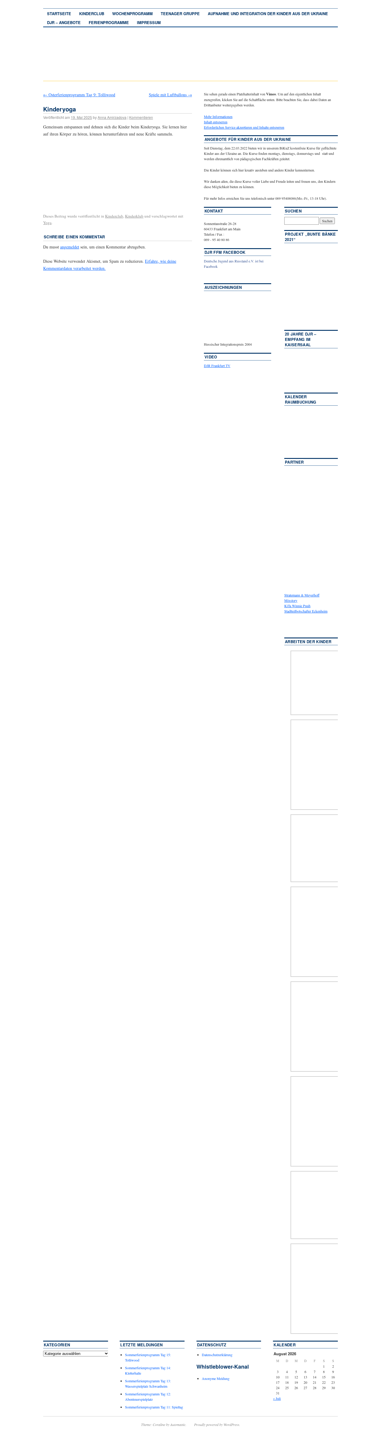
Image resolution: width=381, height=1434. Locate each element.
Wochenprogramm (132, 13)
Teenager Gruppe (180, 13)
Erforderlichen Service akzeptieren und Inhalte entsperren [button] (244, 127)
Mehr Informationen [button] (218, 116)
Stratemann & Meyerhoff (301, 595)
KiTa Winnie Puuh (297, 605)
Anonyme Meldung (215, 1378)
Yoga (47, 222)
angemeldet (69, 247)
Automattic (177, 1424)
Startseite (59, 13)
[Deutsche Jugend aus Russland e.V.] (222, 275)
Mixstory (290, 600)
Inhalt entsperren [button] (215, 121)
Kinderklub (134, 216)
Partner (294, 462)
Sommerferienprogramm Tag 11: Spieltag (154, 1407)
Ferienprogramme (109, 22)
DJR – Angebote (64, 22)
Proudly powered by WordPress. (217, 1424)
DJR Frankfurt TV (217, 365)
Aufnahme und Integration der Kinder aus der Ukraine (268, 13)
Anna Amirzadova (112, 117)
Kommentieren (141, 117)
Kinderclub (91, 13)
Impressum (149, 22)
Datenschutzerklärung (217, 1354)
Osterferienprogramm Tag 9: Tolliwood (79, 94)
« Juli (277, 1398)
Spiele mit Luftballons (170, 94)
